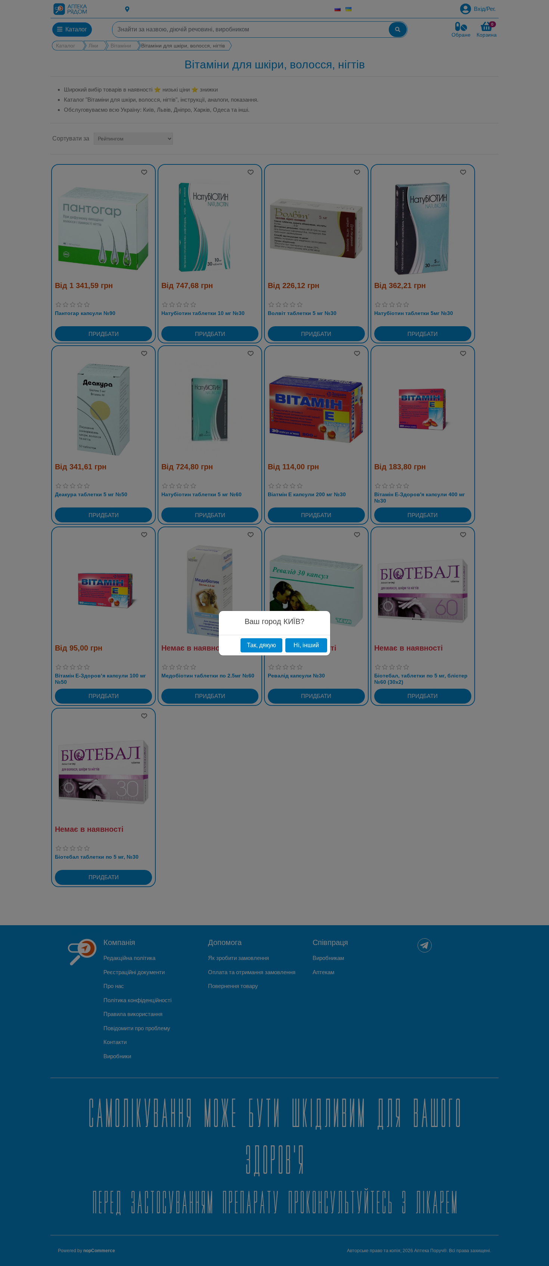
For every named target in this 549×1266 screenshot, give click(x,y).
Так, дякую (261, 645)
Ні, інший (306, 645)
